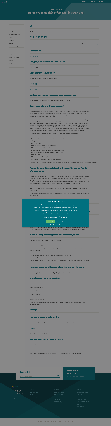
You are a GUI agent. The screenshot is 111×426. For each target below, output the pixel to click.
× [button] (87, 200)
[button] (55, 213)
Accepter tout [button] (50, 221)
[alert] (55, 213)
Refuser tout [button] (61, 221)
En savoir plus (67, 213)
